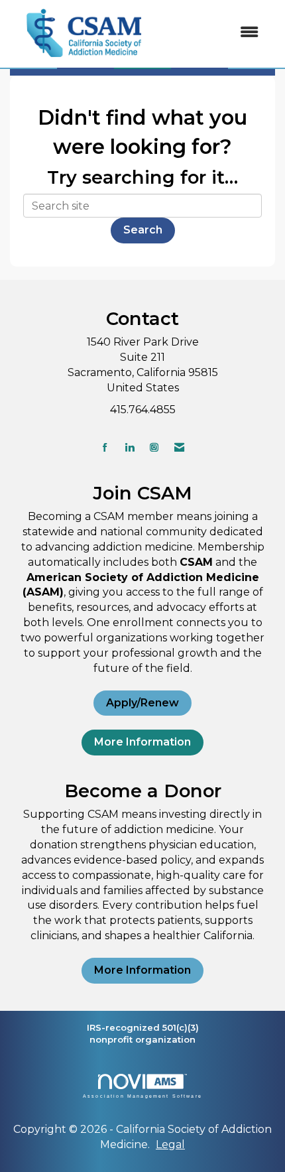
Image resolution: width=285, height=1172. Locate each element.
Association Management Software (142, 1095)
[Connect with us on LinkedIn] (130, 447)
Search (142, 230)
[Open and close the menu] (214, 33)
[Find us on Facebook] (105, 447)
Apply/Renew (142, 702)
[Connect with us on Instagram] (154, 447)
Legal (170, 1144)
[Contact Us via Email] (179, 447)
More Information (142, 742)
